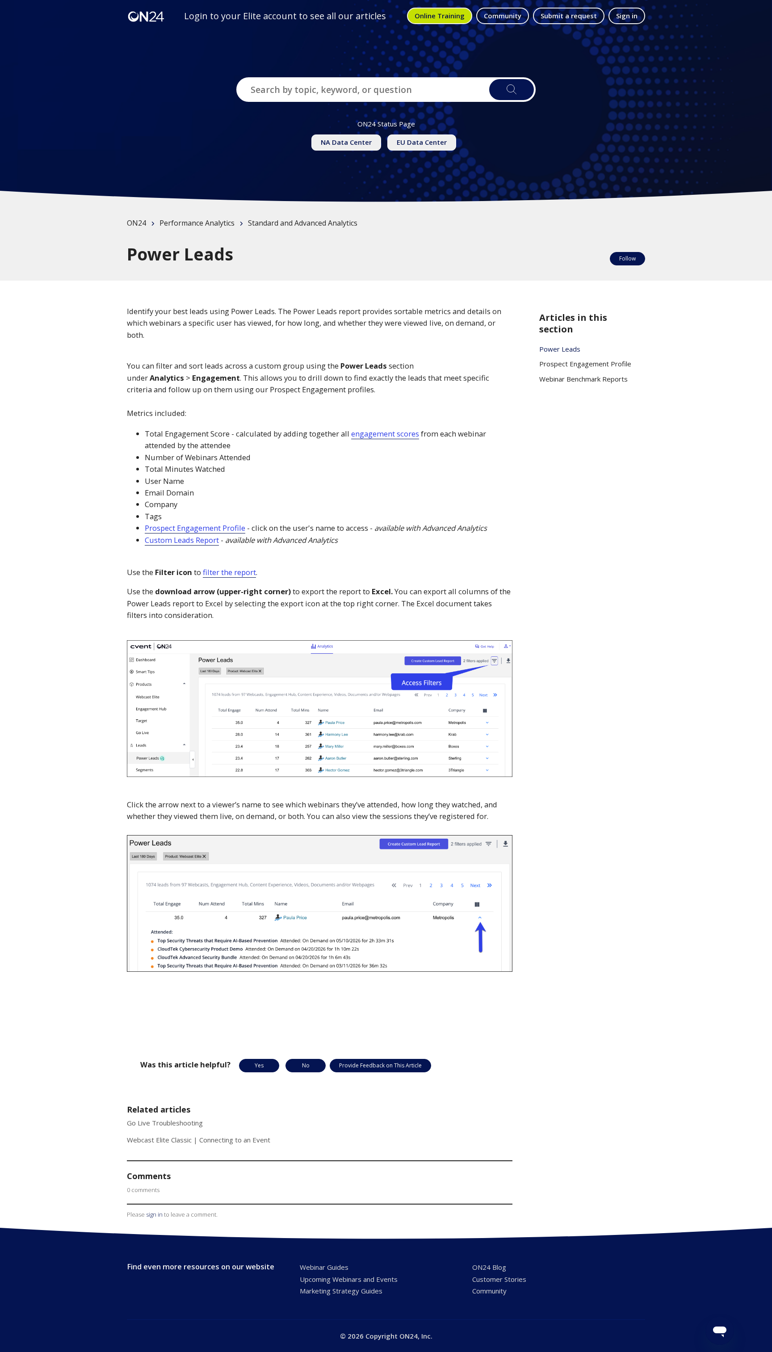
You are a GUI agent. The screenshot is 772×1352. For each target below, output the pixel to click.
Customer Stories (499, 1279)
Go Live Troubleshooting (165, 1122)
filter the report (229, 572)
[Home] (146, 16)
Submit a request (569, 15)
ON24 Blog (489, 1267)
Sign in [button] (627, 15)
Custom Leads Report (182, 540)
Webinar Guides (324, 1267)
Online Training (440, 15)
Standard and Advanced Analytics (302, 223)
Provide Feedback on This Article (380, 1065)
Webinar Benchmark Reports (583, 378)
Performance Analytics (197, 223)
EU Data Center (422, 142)
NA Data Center (346, 142)
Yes (259, 1065)
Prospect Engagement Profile (195, 528)
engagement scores (385, 433)
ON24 (136, 223)
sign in (154, 1214)
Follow (627, 258)
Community (502, 15)
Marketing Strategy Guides (341, 1290)
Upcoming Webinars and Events (349, 1279)
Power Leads (559, 348)
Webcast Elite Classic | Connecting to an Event (198, 1139)
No (306, 1065)
